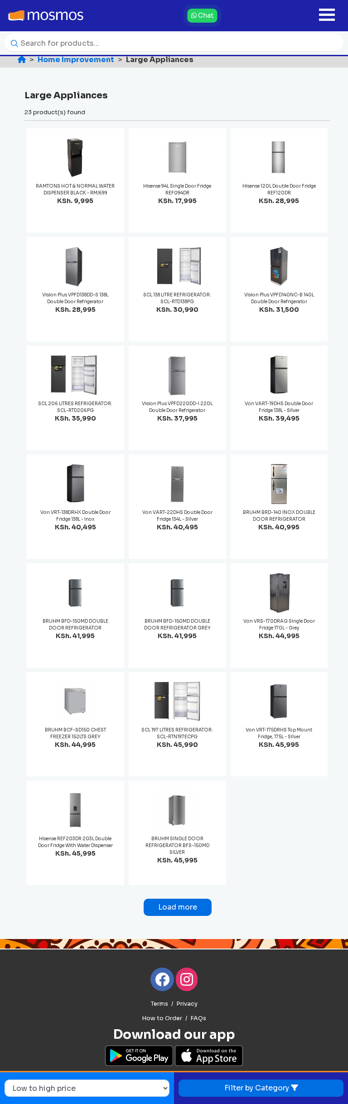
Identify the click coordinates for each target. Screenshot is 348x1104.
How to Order (162, 1018)
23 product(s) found (54, 112)
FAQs (198, 1018)
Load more (177, 907)
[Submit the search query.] (12, 43)
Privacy (187, 1003)
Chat (205, 15)
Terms (159, 1003)
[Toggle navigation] (327, 16)
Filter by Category (257, 1088)
